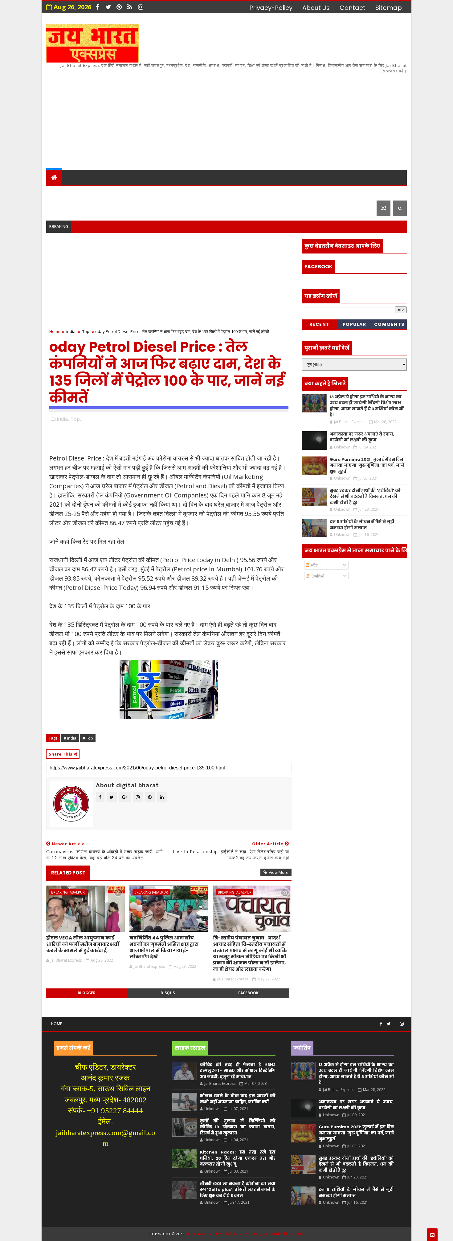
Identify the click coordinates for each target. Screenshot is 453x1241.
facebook (248, 993)
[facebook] (97, 7)
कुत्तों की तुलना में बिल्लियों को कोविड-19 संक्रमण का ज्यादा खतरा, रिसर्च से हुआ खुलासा (237, 1127)
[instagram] (140, 7)
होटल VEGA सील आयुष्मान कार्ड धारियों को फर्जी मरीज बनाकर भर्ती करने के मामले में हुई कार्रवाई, (82, 944)
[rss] (129, 7)
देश (54, 193)
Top (85, 331)
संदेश (313, 565)
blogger (87, 993)
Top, (75, 419)
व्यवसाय (275, 193)
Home (54, 331)
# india (70, 738)
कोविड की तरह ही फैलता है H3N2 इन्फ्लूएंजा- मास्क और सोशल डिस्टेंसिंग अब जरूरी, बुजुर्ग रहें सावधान (237, 1071)
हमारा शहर (81, 193)
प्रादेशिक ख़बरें (123, 193)
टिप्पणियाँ (316, 576)
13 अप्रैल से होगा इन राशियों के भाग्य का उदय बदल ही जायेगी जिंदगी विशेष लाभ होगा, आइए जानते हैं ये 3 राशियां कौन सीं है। (366, 406)
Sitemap (388, 7)
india (71, 331)
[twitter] (108, 7)
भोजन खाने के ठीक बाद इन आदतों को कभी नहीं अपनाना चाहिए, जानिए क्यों (237, 1099)
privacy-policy (270, 7)
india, (63, 419)
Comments (389, 324)
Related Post (68, 873)
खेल (251, 193)
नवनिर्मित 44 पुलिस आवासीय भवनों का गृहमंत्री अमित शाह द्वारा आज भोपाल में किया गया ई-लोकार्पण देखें (163, 947)
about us (316, 7)
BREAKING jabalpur (68, 892)
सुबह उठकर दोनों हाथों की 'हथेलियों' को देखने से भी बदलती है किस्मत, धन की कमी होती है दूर (365, 496)
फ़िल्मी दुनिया (357, 193)
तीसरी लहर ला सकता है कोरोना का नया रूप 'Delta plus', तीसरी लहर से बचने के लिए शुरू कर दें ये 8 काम (237, 1189)
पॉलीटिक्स (223, 193)
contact (352, 7)
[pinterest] (119, 7)
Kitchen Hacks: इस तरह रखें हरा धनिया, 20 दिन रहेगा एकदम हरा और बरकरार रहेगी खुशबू (237, 1158)
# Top (88, 738)
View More (278, 872)
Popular (354, 324)
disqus (168, 993)
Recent (319, 324)
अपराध (192, 193)
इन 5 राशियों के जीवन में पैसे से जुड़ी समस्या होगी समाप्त (362, 525)
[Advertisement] (294, 117)
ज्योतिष (165, 193)
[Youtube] (395, 1021)
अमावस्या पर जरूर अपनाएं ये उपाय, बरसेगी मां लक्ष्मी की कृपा (362, 437)
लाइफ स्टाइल (312, 193)
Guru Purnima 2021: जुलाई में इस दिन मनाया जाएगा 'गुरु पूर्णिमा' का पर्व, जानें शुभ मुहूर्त (367, 465)
